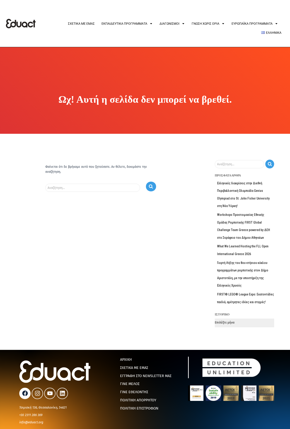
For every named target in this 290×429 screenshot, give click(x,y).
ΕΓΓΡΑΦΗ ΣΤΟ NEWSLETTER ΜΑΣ (146, 376)
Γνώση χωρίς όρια (205, 23)
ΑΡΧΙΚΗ (126, 359)
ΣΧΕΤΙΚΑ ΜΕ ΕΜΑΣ (134, 368)
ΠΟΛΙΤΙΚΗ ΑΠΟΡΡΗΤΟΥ (138, 400)
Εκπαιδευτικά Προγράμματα (124, 23)
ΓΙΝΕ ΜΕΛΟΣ (130, 384)
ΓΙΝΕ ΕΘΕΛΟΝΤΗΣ (134, 392)
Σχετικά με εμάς (81, 23)
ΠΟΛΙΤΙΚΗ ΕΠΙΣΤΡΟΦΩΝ (139, 408)
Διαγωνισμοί (169, 23)
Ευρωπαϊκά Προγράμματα (252, 23)
